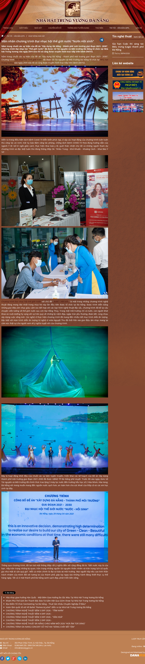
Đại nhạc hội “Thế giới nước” (28, 59)
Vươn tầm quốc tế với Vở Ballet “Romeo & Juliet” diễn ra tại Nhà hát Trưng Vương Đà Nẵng (48, 607)
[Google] (14, 658)
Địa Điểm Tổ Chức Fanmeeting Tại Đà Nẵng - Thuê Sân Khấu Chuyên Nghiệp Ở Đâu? (46, 604)
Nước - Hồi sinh (61, 301)
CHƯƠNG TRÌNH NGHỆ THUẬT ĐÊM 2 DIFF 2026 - (29, 620)
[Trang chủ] (3, 36)
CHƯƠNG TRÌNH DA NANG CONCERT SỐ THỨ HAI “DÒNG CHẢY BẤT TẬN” (40, 626)
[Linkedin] (25, 658)
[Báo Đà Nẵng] (128, 84)
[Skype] (19, 658)
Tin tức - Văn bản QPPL (16, 36)
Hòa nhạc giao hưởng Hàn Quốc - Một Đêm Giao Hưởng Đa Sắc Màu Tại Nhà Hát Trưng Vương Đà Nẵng (55, 597)
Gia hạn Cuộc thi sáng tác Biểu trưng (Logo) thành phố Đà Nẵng (128, 46)
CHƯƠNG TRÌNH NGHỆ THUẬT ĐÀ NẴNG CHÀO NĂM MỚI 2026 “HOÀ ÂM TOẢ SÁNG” (45, 623)
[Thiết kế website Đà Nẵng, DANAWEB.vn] (137, 655)
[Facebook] (2, 658)
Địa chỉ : (7, 643)
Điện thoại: (7, 645)
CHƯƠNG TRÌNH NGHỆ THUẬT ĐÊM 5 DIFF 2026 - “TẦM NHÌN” (35, 610)
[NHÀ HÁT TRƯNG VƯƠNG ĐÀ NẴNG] (72, 12)
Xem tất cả (139, 37)
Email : (7, 648)
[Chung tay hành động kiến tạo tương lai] (128, 73)
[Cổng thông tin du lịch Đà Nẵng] (128, 107)
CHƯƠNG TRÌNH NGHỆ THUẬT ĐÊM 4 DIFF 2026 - (29, 613)
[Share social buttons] (102, 40)
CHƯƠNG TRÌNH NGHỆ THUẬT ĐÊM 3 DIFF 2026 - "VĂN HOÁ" (34, 617)
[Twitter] (8, 658)
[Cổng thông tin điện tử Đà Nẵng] (128, 96)
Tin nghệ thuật (122, 36)
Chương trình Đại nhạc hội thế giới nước (21, 301)
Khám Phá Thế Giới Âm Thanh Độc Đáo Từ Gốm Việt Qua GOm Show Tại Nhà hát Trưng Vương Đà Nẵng (55, 600)
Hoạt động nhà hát (36, 36)
